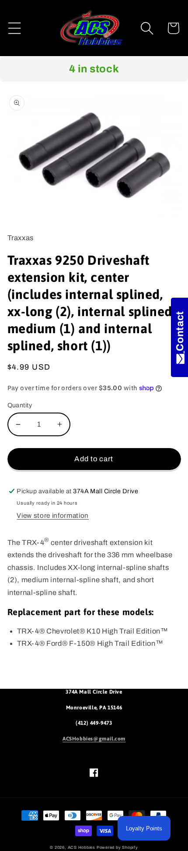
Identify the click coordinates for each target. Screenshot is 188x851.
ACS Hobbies (81, 847)
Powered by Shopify (117, 847)
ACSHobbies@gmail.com (94, 739)
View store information (53, 515)
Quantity (19, 405)
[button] (14, 28)
